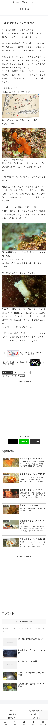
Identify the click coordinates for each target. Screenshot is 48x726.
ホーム (12, 711)
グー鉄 (35, 718)
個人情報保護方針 (35, 711)
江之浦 (22, 376)
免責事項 (12, 714)
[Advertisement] (24, 407)
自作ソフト (12, 718)
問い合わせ (35, 714)
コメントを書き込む (24, 621)
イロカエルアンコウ (23, 372)
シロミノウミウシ (10, 376)
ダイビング (8, 372)
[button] (35, 441)
